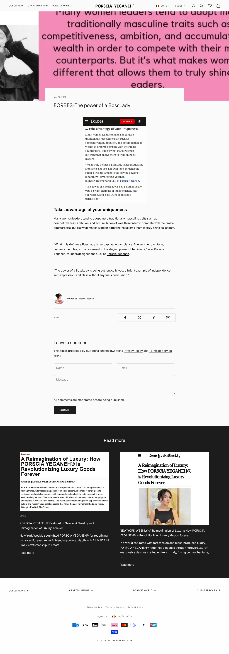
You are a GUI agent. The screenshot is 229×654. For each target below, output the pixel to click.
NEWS (23, 516)
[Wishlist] (210, 5)
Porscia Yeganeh (118, 254)
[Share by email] (168, 318)
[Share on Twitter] (139, 318)
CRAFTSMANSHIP (38, 5)
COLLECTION (16, 5)
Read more (27, 552)
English (178, 6)
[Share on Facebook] (125, 318)
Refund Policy (135, 607)
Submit (65, 410)
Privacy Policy (133, 350)
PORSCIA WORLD (61, 5)
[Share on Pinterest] (154, 318)
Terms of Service (160, 350)
